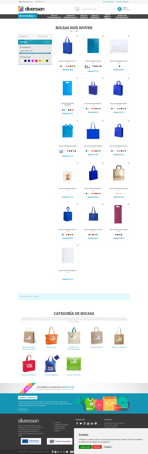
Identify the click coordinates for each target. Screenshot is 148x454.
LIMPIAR (47, 42)
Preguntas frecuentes (61, 424)
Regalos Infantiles (95, 16)
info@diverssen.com (27, 2)
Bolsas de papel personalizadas (29, 348)
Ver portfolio (22, 409)
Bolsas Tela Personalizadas (74, 348)
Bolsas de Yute (96, 347)
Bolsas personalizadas (54, 16)
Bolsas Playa (51, 347)
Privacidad (32, 451)
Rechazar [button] (97, 447)
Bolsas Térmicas (74, 375)
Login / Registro (123, 2)
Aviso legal (40, 451)
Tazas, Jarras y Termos (107, 16)
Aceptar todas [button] (85, 447)
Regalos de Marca (84, 16)
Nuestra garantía (59, 427)
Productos (57, 422)
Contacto (57, 431)
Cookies (46, 451)
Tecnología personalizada (122, 16)
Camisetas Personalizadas (70, 16)
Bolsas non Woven (29, 375)
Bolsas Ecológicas (119, 347)
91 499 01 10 (40, 2)
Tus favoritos (109, 2)
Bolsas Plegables (51, 375)
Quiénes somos (59, 429)
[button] (26, 36)
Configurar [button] (107, 447)
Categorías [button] (28, 16)
